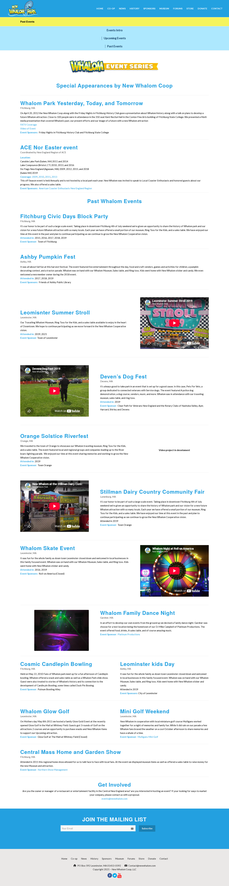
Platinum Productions (129, 634)
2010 (41, 176)
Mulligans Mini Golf (148, 736)
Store (141, 858)
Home (64, 858)
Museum (119, 858)
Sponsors (107, 858)
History (94, 858)
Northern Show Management (53, 769)
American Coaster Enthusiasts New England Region (65, 188)
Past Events (27, 21)
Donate (152, 858)
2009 (35, 176)
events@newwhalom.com (114, 798)
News (84, 858)
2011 (48, 176)
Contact (164, 858)
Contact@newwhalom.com (142, 865)
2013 (54, 176)
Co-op (74, 858)
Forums (131, 858)
